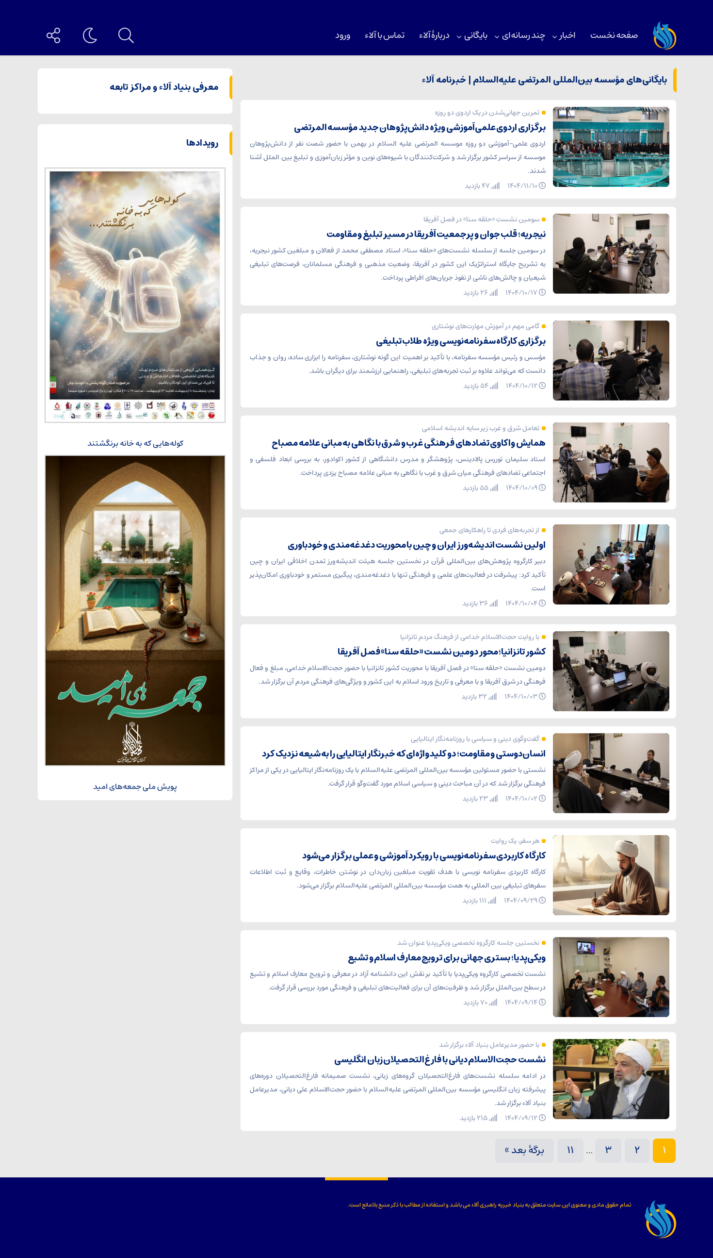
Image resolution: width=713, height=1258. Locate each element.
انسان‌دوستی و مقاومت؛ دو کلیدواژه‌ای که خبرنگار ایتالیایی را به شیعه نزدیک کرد (404, 754)
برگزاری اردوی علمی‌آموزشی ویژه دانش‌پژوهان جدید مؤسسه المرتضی (420, 127)
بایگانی (475, 35)
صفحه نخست (614, 35)
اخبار (568, 35)
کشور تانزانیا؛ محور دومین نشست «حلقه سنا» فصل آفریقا (442, 652)
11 (570, 1150)
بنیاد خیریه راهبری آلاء (497, 1205)
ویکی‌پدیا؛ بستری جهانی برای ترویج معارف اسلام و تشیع (447, 958)
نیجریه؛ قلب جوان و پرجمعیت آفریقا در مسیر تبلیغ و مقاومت (436, 234)
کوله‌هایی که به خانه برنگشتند (135, 443)
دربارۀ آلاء (434, 35)
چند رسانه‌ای (523, 35)
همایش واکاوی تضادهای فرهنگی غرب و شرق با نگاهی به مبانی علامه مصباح (409, 443)
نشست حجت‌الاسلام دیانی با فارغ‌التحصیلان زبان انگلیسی (440, 1060)
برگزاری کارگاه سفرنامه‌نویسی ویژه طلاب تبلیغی (461, 341)
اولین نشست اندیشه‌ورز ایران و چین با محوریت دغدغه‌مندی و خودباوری (417, 545)
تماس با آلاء (384, 35)
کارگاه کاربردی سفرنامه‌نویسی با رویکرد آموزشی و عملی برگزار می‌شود (424, 856)
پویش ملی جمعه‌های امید (135, 786)
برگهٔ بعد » (524, 1150)
